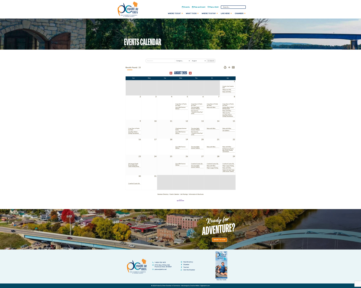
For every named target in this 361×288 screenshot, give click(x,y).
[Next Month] (190, 73)
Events (186, 7)
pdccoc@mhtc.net (160, 269)
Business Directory (163, 194)
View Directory (188, 262)
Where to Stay (209, 13)
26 (187, 156)
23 (140, 156)
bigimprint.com (205, 285)
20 (202, 139)
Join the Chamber (189, 270)
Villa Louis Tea (226, 112)
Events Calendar (174, 194)
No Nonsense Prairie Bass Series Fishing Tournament (228, 150)
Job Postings (184, 194)
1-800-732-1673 (160, 262)
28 (218, 156)
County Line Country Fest (228, 87)
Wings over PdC (227, 89)
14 (218, 121)
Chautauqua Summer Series (181, 129)
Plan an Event (199, 7)
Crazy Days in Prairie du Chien (181, 104)
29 (234, 156)
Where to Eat (174, 13)
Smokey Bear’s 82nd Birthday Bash (228, 108)
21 (218, 139)
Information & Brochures (196, 194)
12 (187, 121)
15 (234, 121)
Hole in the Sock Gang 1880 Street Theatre (228, 170)
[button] (225, 67)
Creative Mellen (194, 285)
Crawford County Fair (197, 163)
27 (202, 156)
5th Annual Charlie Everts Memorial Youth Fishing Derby (133, 165)
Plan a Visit (214, 7)
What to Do (191, 13)
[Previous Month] (171, 73)
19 (187, 139)
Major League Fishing (212, 168)
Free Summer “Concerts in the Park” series (197, 112)
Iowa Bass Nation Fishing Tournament (228, 115)
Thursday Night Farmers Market (195, 108)
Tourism (186, 267)
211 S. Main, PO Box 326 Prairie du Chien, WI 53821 (163, 266)
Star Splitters (226, 130)
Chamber (239, 13)
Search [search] (212, 61)
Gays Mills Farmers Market (180, 108)
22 (234, 139)
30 (140, 176)
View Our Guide (221, 280)
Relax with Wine (227, 91)
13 (202, 121)
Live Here (225, 13)
